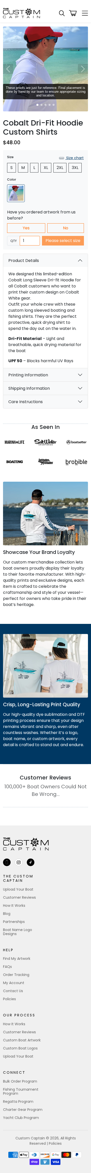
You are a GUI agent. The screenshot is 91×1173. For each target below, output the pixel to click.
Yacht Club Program (21, 1117)
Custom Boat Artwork (22, 1040)
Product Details (23, 260)
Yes (26, 228)
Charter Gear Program (22, 1109)
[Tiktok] (30, 862)
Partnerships (14, 921)
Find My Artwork (16, 958)
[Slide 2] (41, 104)
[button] (62, 13)
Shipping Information (29, 388)
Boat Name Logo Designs (17, 931)
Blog (6, 913)
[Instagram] (19, 862)
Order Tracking (16, 974)
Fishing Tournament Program (20, 1091)
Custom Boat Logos (20, 1048)
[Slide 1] (37, 104)
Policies (9, 998)
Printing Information (28, 375)
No (65, 228)
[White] (16, 193)
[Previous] (8, 69)
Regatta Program (18, 1101)
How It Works (14, 905)
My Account (13, 982)
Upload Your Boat (18, 889)
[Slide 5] (54, 104)
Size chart (74, 157)
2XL (60, 167)
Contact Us (13, 990)
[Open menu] (83, 13)
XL (46, 167)
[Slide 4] (50, 104)
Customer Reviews (19, 897)
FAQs (7, 966)
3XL (75, 167)
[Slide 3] (45, 104)
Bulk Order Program (20, 1081)
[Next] (83, 69)
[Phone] (7, 862)
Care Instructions (25, 402)
